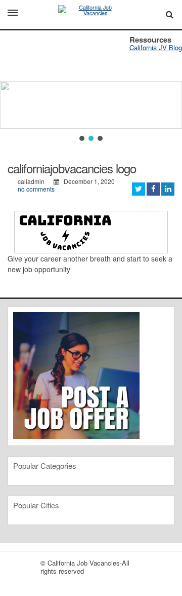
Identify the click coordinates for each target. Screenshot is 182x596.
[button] (81, 138)
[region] (91, 86)
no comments (36, 188)
